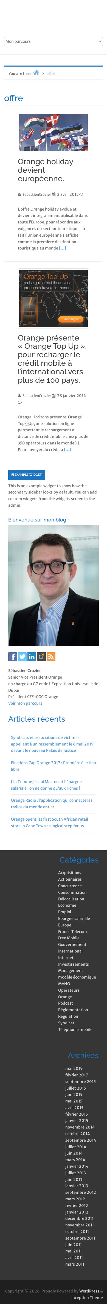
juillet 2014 (75, 1146)
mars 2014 (75, 1159)
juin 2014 (74, 1153)
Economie (67, 905)
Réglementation (73, 1009)
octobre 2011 (77, 1231)
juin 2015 (73, 1094)
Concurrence (70, 885)
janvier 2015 (76, 1120)
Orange (65, 996)
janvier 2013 (76, 1185)
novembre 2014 (80, 1127)
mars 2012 (75, 1199)
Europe (64, 925)
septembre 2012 (80, 1192)
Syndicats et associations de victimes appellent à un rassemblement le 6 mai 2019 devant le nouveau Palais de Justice (52, 744)
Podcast (65, 1003)
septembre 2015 (80, 1081)
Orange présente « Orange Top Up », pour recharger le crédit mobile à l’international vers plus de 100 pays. (52, 359)
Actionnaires (70, 879)
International (70, 951)
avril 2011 (74, 1257)
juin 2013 (73, 1179)
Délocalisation (71, 899)
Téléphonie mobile (75, 1029)
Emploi (64, 911)
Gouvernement (72, 944)
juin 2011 (73, 1244)
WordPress (89, 1291)
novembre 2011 (79, 1225)
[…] (62, 248)
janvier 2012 (76, 1212)
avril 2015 (74, 1107)
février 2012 (76, 1205)
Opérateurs (69, 990)
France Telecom (72, 931)
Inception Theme (87, 1297)
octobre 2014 (77, 1133)
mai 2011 (73, 1251)
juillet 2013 (75, 1172)
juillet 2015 (75, 1088)
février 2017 (76, 1075)
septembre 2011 (80, 1238)
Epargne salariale (74, 918)
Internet (66, 957)
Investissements (73, 964)
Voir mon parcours (25, 703)
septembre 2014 (80, 1140)
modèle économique (77, 977)
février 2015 (76, 1114)
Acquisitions (69, 872)
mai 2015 (73, 1101)
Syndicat (66, 1022)
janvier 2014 (76, 1166)
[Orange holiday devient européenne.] (53, 132)
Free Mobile (69, 938)
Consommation (72, 892)
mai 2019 (74, 1068)
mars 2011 (74, 1264)
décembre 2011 (79, 1218)
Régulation (68, 1016)
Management (70, 970)
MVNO (64, 983)
